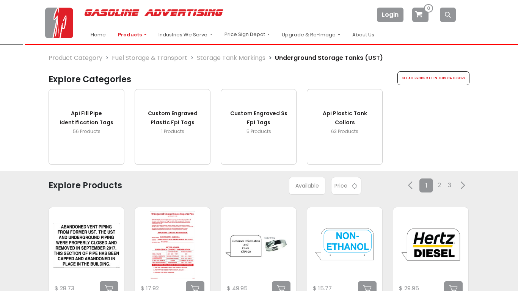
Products (130, 34)
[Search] (448, 15)
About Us (363, 34)
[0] (421, 14)
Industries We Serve (184, 34)
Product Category (75, 57)
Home (98, 34)
